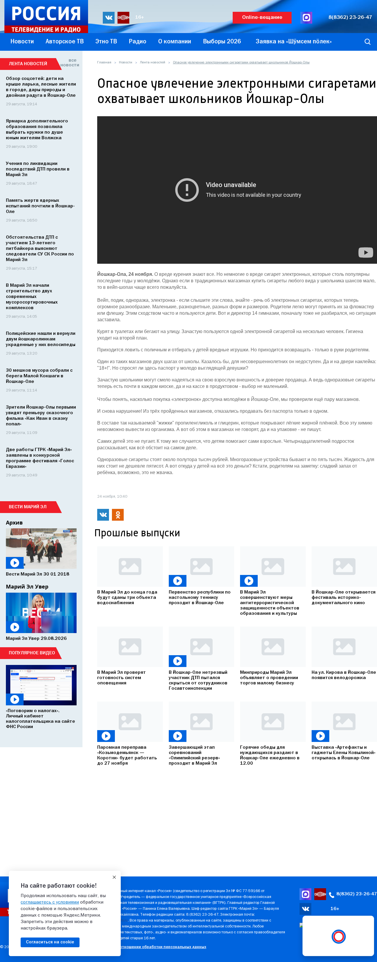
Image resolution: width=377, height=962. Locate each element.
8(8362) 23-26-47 (350, 17)
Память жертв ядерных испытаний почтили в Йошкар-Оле (40, 206)
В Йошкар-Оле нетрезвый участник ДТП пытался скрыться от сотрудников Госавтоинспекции (198, 681)
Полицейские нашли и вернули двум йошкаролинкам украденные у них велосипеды (40, 339)
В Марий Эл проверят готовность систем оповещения (121, 678)
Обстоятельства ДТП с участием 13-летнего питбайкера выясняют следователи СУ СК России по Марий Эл (40, 248)
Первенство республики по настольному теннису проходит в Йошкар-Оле (200, 597)
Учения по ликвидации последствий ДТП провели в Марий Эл (38, 169)
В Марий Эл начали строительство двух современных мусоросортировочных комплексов (32, 296)
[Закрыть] (114, 877)
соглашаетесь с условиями (50, 902)
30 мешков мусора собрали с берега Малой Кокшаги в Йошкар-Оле (39, 376)
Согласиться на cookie (50, 942)
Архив (14, 522)
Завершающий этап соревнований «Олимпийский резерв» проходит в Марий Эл (194, 755)
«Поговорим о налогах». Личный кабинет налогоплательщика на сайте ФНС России (40, 719)
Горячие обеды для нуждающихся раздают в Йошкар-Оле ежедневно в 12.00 (270, 755)
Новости (125, 62)
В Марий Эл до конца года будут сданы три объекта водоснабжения (127, 597)
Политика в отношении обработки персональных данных (151, 947)
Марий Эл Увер (27, 586)
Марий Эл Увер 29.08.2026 (36, 639)
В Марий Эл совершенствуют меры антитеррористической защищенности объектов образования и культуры (269, 603)
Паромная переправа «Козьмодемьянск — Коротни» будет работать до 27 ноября (127, 755)
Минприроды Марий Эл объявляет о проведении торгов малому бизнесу (269, 678)
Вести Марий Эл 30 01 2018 (37, 574)
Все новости (68, 62)
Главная (104, 62)
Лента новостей (152, 62)
